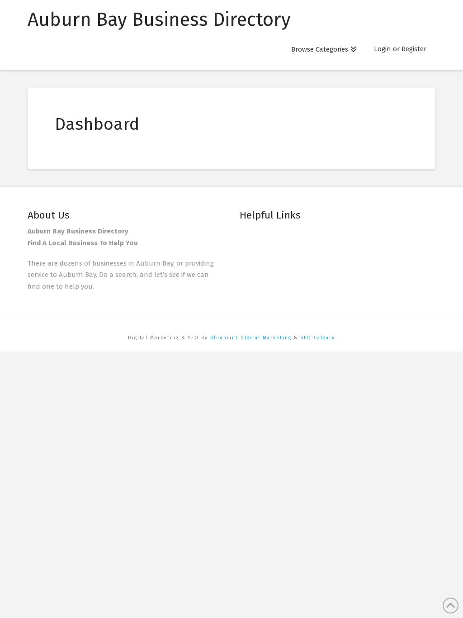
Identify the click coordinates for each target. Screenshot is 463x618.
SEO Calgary (317, 338)
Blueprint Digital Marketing (251, 338)
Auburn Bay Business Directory (159, 19)
